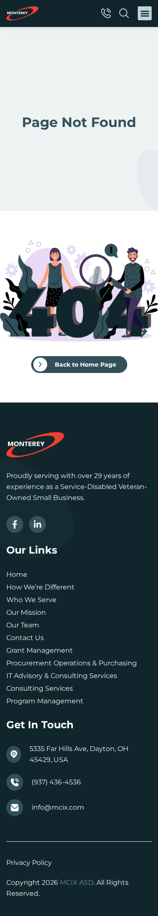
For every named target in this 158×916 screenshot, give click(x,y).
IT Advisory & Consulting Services (61, 676)
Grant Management (39, 650)
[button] (145, 13)
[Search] (125, 13)
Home (16, 574)
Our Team (22, 625)
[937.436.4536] (107, 13)
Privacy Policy (29, 863)
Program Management (44, 701)
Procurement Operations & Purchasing (71, 663)
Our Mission (26, 612)
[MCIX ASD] (22, 13)
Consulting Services (39, 688)
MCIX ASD (77, 882)
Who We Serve (31, 600)
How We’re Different (40, 587)
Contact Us (25, 638)
